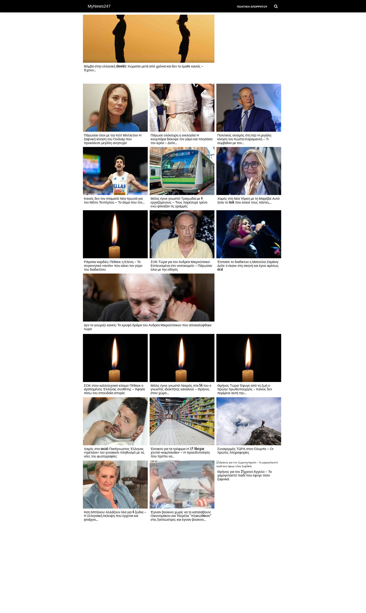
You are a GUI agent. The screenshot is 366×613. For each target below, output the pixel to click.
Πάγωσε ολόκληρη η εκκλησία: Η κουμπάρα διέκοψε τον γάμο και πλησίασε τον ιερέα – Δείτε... (182, 138)
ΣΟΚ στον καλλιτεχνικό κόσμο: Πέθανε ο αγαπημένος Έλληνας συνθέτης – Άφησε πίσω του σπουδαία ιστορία (114, 389)
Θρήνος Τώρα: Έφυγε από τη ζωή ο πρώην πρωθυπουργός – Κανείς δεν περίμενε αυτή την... (244, 389)
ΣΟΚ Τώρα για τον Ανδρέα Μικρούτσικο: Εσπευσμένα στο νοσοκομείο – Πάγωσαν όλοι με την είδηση (181, 265)
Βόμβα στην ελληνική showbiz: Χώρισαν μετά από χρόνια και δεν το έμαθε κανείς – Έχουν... (143, 67)
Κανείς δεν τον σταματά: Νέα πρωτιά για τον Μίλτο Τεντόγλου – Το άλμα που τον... (114, 200)
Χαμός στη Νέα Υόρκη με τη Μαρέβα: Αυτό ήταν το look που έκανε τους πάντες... (248, 200)
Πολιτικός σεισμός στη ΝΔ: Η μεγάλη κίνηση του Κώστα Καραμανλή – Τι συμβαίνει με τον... (244, 138)
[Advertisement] (248, 49)
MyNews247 (99, 6)
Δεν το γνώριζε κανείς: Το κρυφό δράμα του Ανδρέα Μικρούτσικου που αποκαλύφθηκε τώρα (148, 326)
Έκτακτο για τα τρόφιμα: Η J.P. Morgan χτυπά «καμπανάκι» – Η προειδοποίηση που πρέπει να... (180, 452)
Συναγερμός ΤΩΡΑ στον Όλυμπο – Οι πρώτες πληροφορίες (245, 450)
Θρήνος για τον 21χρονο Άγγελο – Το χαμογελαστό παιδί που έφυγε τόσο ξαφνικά (244, 475)
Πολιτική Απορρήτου (252, 6)
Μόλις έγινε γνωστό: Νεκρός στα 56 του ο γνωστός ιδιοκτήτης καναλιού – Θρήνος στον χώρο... (181, 389)
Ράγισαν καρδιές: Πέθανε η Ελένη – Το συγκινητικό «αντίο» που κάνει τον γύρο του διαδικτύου (113, 265)
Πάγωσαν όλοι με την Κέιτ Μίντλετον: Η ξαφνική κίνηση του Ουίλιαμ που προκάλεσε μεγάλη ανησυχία (112, 138)
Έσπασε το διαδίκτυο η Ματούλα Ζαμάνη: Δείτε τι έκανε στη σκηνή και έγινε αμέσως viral (248, 265)
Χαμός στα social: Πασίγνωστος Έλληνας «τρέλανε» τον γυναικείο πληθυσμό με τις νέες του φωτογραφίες (114, 452)
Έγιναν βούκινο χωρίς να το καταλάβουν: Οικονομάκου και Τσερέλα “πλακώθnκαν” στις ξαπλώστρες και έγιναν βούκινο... (181, 515)
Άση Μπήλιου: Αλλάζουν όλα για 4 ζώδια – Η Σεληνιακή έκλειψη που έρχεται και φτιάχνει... (115, 515)
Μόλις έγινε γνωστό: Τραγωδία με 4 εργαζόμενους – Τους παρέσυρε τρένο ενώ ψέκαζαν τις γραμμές (179, 202)
